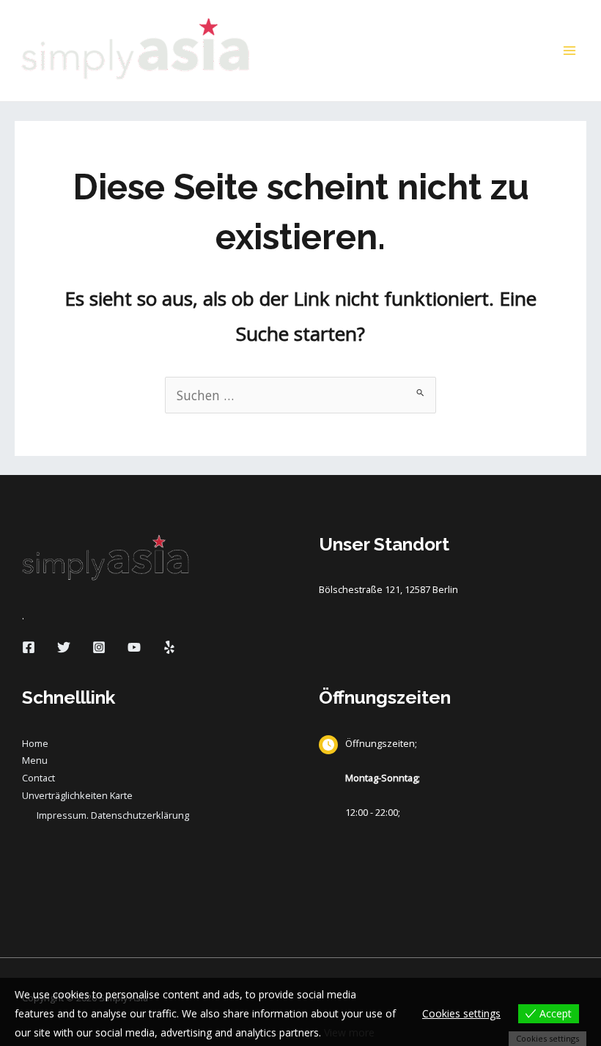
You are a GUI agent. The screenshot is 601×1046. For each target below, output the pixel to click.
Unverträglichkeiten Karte (77, 795)
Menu (35, 760)
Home (35, 743)
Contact (38, 777)
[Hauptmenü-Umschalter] (569, 50)
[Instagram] (99, 647)
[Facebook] (28, 647)
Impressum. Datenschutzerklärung (113, 815)
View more (349, 1032)
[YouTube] (134, 647)
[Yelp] (169, 647)
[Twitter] (63, 647)
